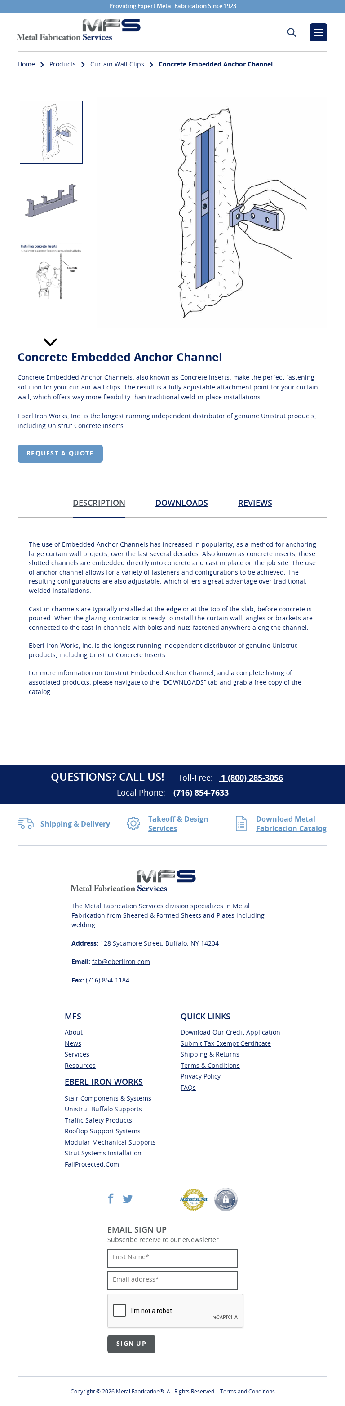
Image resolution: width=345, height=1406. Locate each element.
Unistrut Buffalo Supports (103, 1109)
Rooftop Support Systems (103, 1131)
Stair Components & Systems (108, 1099)
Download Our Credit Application (230, 1033)
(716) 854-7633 (200, 793)
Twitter (127, 1198)
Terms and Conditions (247, 1391)
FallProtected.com (92, 1165)
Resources (80, 1066)
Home (26, 65)
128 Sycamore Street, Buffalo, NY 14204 (159, 944)
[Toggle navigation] (318, 32)
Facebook (110, 1198)
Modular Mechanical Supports (110, 1143)
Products (62, 65)
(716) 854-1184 (106, 980)
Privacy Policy (201, 1077)
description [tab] (99, 504)
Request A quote (60, 454)
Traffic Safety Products (98, 1121)
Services (77, 1055)
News (73, 1044)
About (74, 1033)
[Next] (50, 342)
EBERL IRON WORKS (104, 1083)
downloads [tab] (181, 504)
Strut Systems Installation (103, 1153)
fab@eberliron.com (121, 962)
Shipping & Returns (210, 1055)
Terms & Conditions (210, 1066)
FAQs (188, 1088)
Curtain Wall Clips (117, 65)
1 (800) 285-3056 (251, 778)
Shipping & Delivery (75, 824)
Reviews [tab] (255, 504)
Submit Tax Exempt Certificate (226, 1044)
